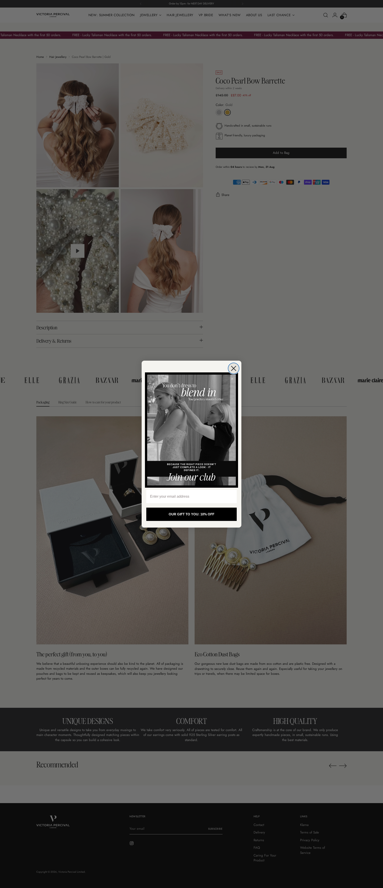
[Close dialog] (233, 368)
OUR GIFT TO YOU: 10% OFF (191, 514)
